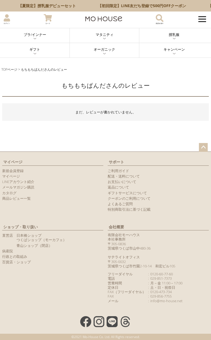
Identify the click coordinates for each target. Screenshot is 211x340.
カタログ (9, 192)
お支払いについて (122, 181)
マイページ (13, 161)
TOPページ (9, 69)
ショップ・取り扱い (20, 226)
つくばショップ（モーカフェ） (41, 239)
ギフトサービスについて (127, 192)
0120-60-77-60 (161, 274)
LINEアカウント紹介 (18, 181)
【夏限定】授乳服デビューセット (45, 5)
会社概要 (116, 226)
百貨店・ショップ (16, 261)
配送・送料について (124, 176)
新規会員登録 (13, 170)
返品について (118, 187)
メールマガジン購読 (18, 187)
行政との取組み (14, 256)
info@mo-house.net (166, 300)
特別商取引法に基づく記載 (129, 209)
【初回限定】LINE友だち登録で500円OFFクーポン (140, 5)
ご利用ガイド (118, 170)
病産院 (7, 250)
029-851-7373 (161, 278)
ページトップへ (203, 147)
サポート (116, 161)
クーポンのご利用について (129, 198)
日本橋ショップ (28, 235)
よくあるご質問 (120, 203)
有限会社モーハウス (124, 234)
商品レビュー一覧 (16, 198)
